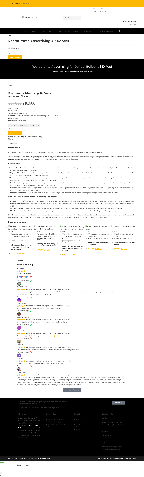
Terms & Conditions (122, 458)
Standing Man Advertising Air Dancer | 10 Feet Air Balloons (47, 245)
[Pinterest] (20, 451)
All (33, 137)
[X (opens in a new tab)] (124, 3)
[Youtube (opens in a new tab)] (135, 3)
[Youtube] (31, 445)
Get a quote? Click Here (18, 125)
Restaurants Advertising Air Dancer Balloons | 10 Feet (76, 72)
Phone (105, 431)
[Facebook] (20, 445)
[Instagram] (36, 445)
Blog (77, 420)
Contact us (80, 424)
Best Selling (38, 137)
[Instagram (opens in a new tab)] (132, 3)
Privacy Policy (102, 458)
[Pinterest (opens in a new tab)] (130, 3)
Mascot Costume (102, 238)
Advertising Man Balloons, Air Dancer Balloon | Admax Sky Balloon (72, 248)
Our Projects (80, 427)
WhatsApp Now (34, 125)
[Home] (52, 72)
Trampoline (52, 427)
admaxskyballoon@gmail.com (112, 447)
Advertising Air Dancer (24, 137)
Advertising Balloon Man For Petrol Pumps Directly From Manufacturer (21, 247)
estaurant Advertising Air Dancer (90, 215)
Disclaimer (132, 458)
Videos (78, 429)
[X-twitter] (25, 445)
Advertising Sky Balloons (56, 420)
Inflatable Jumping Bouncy (57, 424)
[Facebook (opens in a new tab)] (127, 3)
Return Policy (111, 458)
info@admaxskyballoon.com (111, 449)
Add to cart (15, 57)
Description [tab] (14, 143)
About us (79, 422)
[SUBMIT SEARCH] (79, 18)
